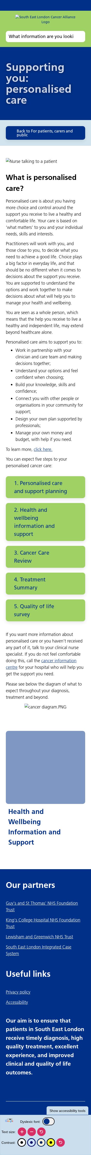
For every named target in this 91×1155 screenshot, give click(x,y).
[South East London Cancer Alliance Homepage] (45, 21)
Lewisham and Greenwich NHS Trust (39, 937)
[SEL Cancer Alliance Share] (68, 5)
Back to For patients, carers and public (45, 133)
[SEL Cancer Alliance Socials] (56, 5)
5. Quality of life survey (34, 610)
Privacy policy (18, 992)
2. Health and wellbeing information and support (34, 522)
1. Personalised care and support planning (40, 487)
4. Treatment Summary (30, 583)
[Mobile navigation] (79, 5)
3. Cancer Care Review (31, 557)
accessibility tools (67, 1111)
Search (80, 36)
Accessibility (17, 1002)
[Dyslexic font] (48, 1121)
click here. (43, 449)
